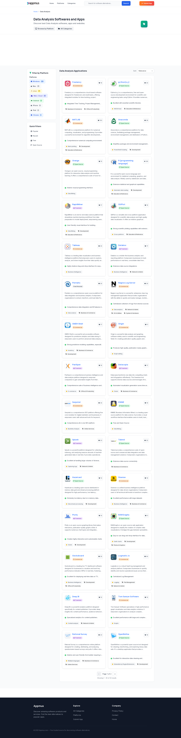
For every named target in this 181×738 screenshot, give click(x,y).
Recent (35, 136)
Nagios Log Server (126, 282)
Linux (36, 91)
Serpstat (76, 402)
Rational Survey (79, 634)
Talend (121, 439)
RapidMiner (77, 204)
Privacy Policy (117, 711)
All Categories (66, 29)
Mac (36, 86)
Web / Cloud (39, 96)
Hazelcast (77, 477)
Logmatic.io (124, 555)
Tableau (76, 245)
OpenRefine (123, 634)
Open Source (37, 145)
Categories (71, 3)
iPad (36, 110)
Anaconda (123, 119)
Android (37, 100)
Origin (121, 323)
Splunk (75, 439)
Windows (38, 81)
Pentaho (76, 282)
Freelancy (76, 82)
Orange (75, 160)
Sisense (122, 477)
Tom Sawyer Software (128, 596)
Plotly (75, 514)
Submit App (148, 3)
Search (126, 3)
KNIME (121, 402)
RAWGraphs (123, 514)
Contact (115, 715)
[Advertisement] (90, 49)
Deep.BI (75, 596)
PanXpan (76, 364)
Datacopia (123, 364)
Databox (122, 245)
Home (52, 3)
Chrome (37, 115)
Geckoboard (78, 555)
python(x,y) (123, 82)
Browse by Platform (46, 29)
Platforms (60, 3)
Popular (35, 131)
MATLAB (76, 119)
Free (34, 140)
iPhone (36, 105)
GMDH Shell (77, 323)
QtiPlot (121, 204)
